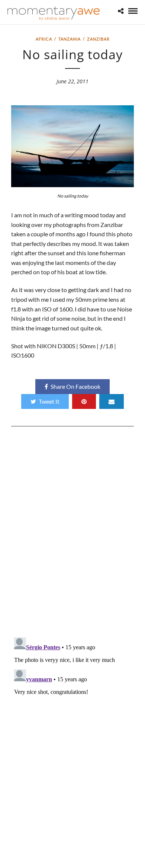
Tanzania (69, 38)
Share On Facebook (75, 386)
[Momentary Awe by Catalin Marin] (53, 13)
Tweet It (49, 401)
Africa (44, 38)
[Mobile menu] (133, 11)
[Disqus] (72, 535)
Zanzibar (98, 38)
